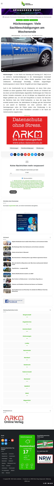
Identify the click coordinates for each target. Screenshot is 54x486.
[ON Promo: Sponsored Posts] (27, 11)
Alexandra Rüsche (16, 35)
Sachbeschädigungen (28, 148)
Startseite (6, 17)
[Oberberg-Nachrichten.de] (27, 3)
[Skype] (32, 154)
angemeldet (12, 205)
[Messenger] (35, 154)
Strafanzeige (40, 148)
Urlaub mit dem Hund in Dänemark (20, 252)
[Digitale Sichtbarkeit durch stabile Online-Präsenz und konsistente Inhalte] (7, 243)
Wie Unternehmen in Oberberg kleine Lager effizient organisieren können (29, 257)
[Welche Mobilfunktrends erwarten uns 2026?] (7, 275)
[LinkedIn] (18, 154)
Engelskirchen (4, 456)
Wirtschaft (8, 472)
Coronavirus (11, 453)
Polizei (3, 465)
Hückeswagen (19, 20)
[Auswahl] (1, 4)
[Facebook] (11, 154)
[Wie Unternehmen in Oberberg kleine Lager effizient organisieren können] (7, 259)
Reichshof (8, 465)
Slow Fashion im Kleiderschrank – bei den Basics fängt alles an (27, 279)
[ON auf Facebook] (13, 303)
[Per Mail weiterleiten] (39, 154)
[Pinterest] (25, 154)
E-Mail (27, 172)
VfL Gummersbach (5, 470)
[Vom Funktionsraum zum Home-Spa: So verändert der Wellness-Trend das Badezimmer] (7, 291)
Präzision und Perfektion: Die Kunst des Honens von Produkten (27, 284)
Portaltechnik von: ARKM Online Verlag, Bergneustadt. (34, 478)
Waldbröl (12, 470)
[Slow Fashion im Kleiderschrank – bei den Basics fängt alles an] (7, 280)
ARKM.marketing (27, 115)
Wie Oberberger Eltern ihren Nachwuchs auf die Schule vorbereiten (28, 246)
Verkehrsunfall (12, 468)
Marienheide (4, 460)
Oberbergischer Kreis (11, 463)
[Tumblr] (21, 154)
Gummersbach (12, 456)
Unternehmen (4, 468)
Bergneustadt (4, 453)
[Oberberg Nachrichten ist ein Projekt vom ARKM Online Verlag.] (13, 424)
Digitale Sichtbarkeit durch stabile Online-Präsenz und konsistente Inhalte (30, 241)
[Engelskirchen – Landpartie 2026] (7, 270)
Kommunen (13, 17)
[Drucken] (42, 154)
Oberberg (3, 463)
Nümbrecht (11, 460)
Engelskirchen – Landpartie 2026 (20, 268)
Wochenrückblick (27, 178)
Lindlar (10, 458)
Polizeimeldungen (33, 20)
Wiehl (3, 472)
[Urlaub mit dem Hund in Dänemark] (7, 254)
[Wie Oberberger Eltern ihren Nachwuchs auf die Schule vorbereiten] (7, 248)
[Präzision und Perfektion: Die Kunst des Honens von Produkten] (7, 286)
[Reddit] (28, 154)
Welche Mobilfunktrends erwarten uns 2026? (22, 273)
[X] (15, 154)
